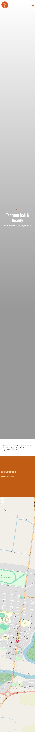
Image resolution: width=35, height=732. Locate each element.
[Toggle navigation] (33, 5)
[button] (17, 641)
